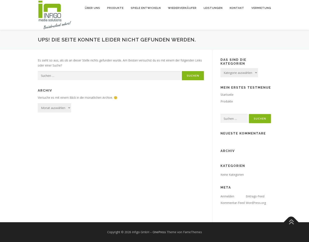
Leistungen (213, 7)
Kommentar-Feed (233, 203)
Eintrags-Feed (255, 196)
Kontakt (237, 7)
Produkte (115, 7)
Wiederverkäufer (182, 7)
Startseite (227, 95)
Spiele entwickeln (146, 7)
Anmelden (227, 196)
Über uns (92, 7)
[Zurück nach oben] (291, 222)
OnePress (159, 232)
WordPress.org (256, 203)
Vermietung (261, 7)
